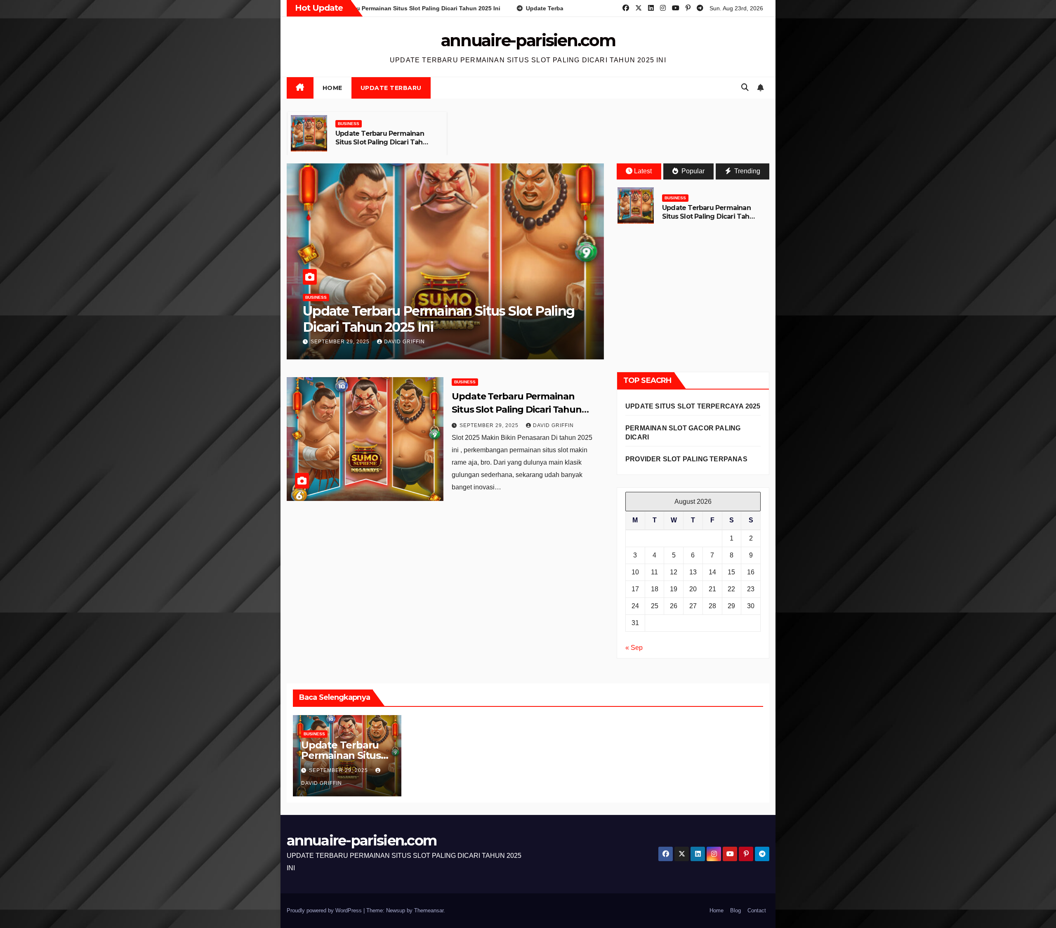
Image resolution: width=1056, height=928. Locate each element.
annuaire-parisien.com (528, 40)
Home (332, 88)
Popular (692, 171)
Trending (746, 171)
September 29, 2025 (341, 342)
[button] (745, 87)
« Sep (634, 647)
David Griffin (404, 342)
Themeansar (428, 910)
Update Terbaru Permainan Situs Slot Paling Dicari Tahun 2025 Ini (383, 142)
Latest (643, 171)
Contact (756, 910)
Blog (735, 910)
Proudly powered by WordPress (325, 910)
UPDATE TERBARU (391, 88)
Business (348, 123)
